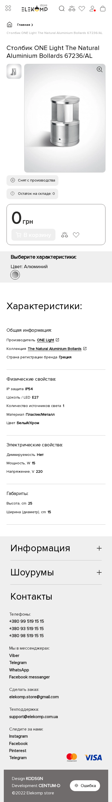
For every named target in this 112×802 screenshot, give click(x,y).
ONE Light (45, 340)
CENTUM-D (49, 785)
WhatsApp (19, 670)
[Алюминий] (15, 274)
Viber (14, 655)
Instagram (18, 736)
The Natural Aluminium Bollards (55, 348)
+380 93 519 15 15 (26, 628)
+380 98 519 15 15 (26, 635)
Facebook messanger (29, 677)
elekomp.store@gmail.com (34, 697)
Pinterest (17, 750)
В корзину (37, 235)
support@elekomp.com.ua (33, 716)
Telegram (18, 662)
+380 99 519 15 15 (26, 621)
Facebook (18, 743)
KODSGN (34, 778)
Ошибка (88, 785)
